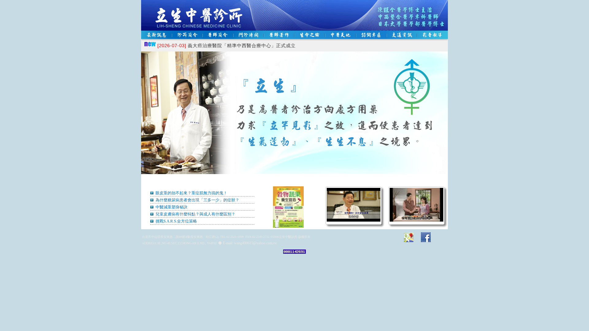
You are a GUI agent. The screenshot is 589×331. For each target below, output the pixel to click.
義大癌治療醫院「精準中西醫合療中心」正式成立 (226, 45)
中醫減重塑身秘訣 (171, 207)
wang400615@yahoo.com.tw (255, 243)
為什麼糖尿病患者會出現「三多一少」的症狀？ (197, 200)
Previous (155, 125)
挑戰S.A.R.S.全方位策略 (176, 221)
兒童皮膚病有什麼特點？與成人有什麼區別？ (195, 214)
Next (433, 125)
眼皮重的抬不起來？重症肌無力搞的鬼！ (191, 193)
